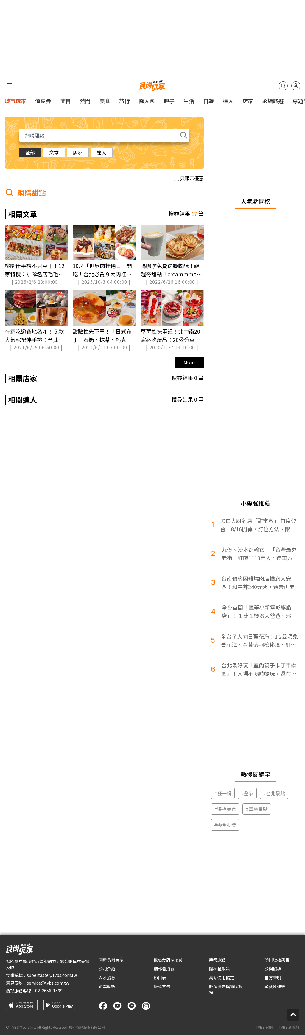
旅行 (124, 101)
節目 (65, 101)
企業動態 (107, 986)
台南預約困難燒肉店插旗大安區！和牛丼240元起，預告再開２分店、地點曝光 (260, 582)
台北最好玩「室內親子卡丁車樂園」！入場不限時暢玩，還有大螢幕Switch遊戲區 (258, 669)
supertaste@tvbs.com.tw (52, 975)
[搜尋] (283, 85)
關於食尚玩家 (111, 960)
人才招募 (107, 977)
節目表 (160, 977)
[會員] (295, 85)
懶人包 (147, 101)
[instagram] (145, 1005)
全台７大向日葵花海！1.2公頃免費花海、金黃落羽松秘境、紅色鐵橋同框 (259, 640)
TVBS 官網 (264, 1027)
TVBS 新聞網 (289, 1027)
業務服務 (217, 960)
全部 (30, 152)
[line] (131, 1005)
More (189, 362)
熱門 (85, 101)
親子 (169, 101)
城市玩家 (15, 101)
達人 (228, 101)
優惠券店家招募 (168, 960)
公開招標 (272, 969)
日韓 (208, 101)
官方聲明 (272, 977)
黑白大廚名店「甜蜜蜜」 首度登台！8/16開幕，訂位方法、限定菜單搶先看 (258, 525)
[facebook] (103, 1005)
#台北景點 (274, 793)
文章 (54, 152)
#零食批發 (225, 824)
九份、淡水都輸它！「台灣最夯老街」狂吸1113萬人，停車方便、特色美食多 (259, 554)
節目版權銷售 (277, 960)
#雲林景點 (257, 809)
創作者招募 (164, 969)
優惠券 (43, 101)
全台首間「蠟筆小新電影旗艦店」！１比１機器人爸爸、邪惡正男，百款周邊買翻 (259, 611)
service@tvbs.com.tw (48, 983)
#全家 (247, 793)
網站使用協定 (221, 977)
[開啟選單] (9, 85)
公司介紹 (107, 969)
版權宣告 (162, 986)
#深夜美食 (225, 809)
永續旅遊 (273, 101)
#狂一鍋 (222, 793)
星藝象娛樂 (274, 986)
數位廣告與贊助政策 (225, 989)
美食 (104, 101)
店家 (247, 101)
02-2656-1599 (49, 991)
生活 (188, 101)
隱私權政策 (219, 969)
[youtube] (117, 1005)
